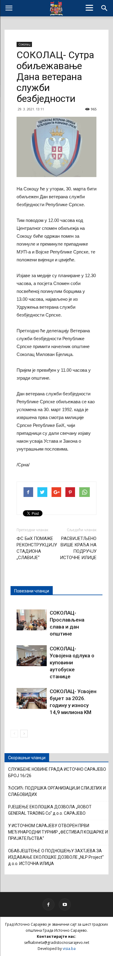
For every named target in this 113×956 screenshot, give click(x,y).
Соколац (24, 44)
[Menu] (89, 7)
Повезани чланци (31, 591)
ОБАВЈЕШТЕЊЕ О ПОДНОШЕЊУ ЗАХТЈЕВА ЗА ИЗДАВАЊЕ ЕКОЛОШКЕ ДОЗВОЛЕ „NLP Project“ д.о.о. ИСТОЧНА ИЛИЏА (56, 857)
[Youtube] (65, 904)
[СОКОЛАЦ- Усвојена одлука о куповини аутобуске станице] (32, 655)
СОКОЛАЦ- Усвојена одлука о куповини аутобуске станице (72, 662)
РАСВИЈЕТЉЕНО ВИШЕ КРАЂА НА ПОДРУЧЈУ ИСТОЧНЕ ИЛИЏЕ (78, 548)
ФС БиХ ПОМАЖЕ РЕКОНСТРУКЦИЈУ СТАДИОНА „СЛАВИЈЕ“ (37, 548)
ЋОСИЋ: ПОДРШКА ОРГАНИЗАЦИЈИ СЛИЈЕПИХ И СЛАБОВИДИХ (57, 791)
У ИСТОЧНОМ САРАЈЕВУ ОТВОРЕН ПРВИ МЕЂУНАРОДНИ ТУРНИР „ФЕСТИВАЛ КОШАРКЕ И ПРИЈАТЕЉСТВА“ (58, 832)
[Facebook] (48, 904)
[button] (104, 8)
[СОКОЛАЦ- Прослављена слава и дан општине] (32, 619)
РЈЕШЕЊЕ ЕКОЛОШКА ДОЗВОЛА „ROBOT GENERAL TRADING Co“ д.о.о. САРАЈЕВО (50, 810)
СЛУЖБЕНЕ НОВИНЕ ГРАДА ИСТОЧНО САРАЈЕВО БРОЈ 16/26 (57, 772)
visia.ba (69, 948)
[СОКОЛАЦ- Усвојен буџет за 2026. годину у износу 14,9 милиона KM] (32, 698)
